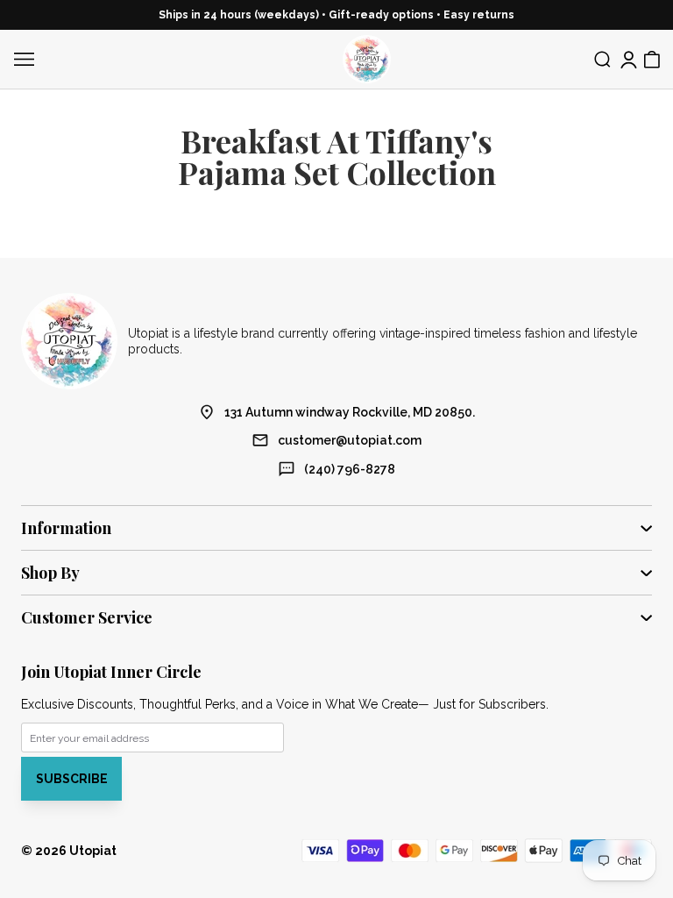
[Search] (603, 59)
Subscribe (72, 779)
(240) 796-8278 (349, 469)
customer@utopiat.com (350, 440)
